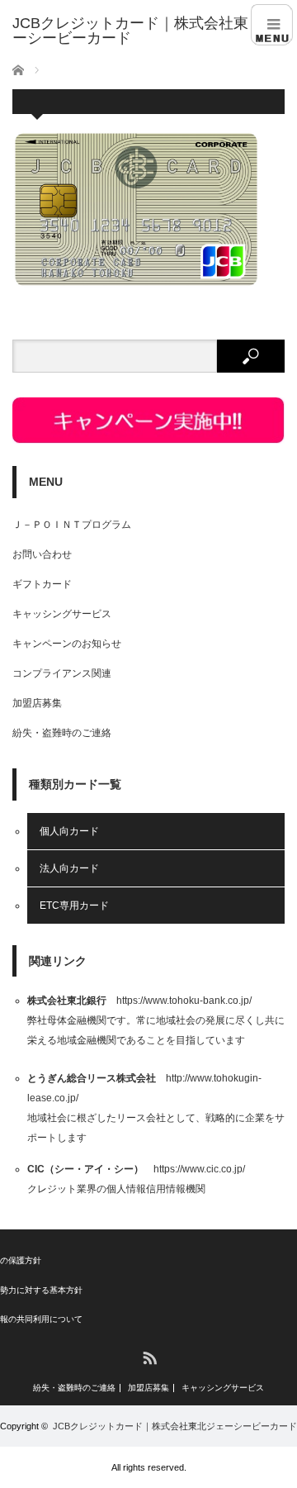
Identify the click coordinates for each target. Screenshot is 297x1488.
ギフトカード (42, 584)
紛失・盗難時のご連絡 (61, 733)
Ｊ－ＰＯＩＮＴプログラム (71, 524)
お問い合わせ (42, 554)
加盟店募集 (37, 703)
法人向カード (69, 868)
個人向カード (69, 831)
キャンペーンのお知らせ (66, 643)
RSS (149, 1357)
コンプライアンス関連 (61, 673)
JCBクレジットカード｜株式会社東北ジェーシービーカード (175, 1426)
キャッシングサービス (61, 614)
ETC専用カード (74, 905)
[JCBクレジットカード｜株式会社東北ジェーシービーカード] (154, 30)
